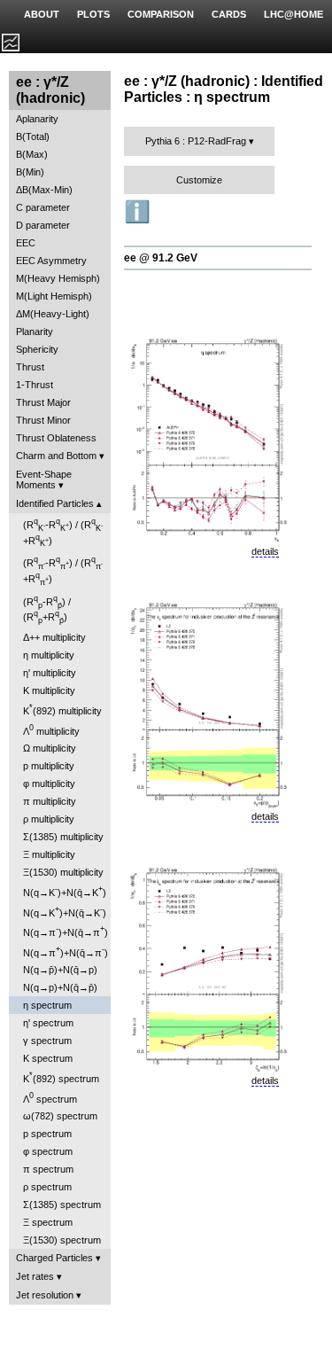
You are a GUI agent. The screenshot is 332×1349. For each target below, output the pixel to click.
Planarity (34, 331)
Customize (199, 180)
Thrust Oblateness (56, 438)
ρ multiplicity (48, 819)
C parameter (43, 207)
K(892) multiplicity (62, 709)
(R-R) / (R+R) (63, 532)
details (265, 551)
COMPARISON (160, 14)
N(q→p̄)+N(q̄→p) (60, 969)
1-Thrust (34, 384)
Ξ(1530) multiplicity (63, 872)
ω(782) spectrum (60, 1116)
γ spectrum (47, 1040)
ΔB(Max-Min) (44, 189)
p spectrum (47, 1133)
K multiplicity (49, 690)
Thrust (30, 367)
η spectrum (47, 1005)
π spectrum (48, 1169)
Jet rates (35, 1276)
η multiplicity (48, 655)
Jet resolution (44, 1295)
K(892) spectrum (61, 1077)
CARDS (229, 14)
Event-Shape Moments (44, 479)
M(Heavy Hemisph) (58, 278)
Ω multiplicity (49, 748)
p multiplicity (48, 765)
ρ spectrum (47, 1186)
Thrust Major (43, 402)
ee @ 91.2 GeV (160, 258)
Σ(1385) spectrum (62, 1204)
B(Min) (30, 172)
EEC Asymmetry (51, 260)
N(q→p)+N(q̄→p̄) (60, 987)
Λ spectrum (50, 1097)
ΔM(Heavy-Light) (52, 313)
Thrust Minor (43, 420)
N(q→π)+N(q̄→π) (65, 931)
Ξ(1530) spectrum (62, 1240)
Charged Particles (54, 1257)
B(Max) (32, 154)
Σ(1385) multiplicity (63, 836)
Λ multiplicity (51, 730)
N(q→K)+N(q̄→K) (64, 891)
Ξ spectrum (48, 1222)
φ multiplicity (49, 783)
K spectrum (48, 1058)
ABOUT (41, 14)
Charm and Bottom (56, 455)
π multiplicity (49, 801)
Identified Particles (55, 503)
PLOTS (93, 14)
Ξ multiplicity (49, 854)
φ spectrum (48, 1151)
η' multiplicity (49, 672)
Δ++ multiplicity (54, 637)
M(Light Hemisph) (54, 296)
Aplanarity (37, 118)
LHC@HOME (293, 14)
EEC (25, 243)
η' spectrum (48, 1023)
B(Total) (33, 136)
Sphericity (37, 349)
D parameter (43, 225)
